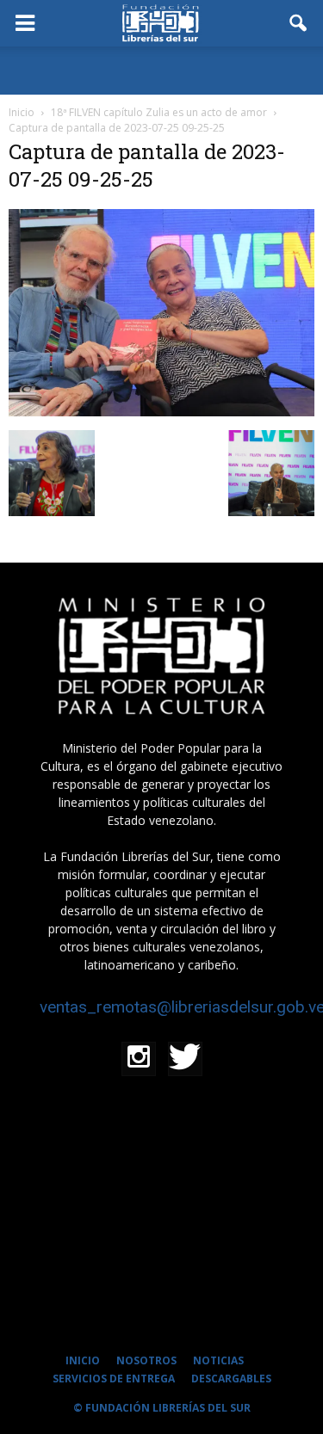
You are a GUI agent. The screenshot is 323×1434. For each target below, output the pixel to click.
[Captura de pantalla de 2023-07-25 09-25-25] (161, 412)
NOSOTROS (146, 1360)
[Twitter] (185, 1059)
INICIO (82, 1360)
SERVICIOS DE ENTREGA (114, 1378)
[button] (299, 23)
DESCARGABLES (231, 1378)
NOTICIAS (218, 1360)
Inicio (21, 112)
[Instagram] (138, 1059)
